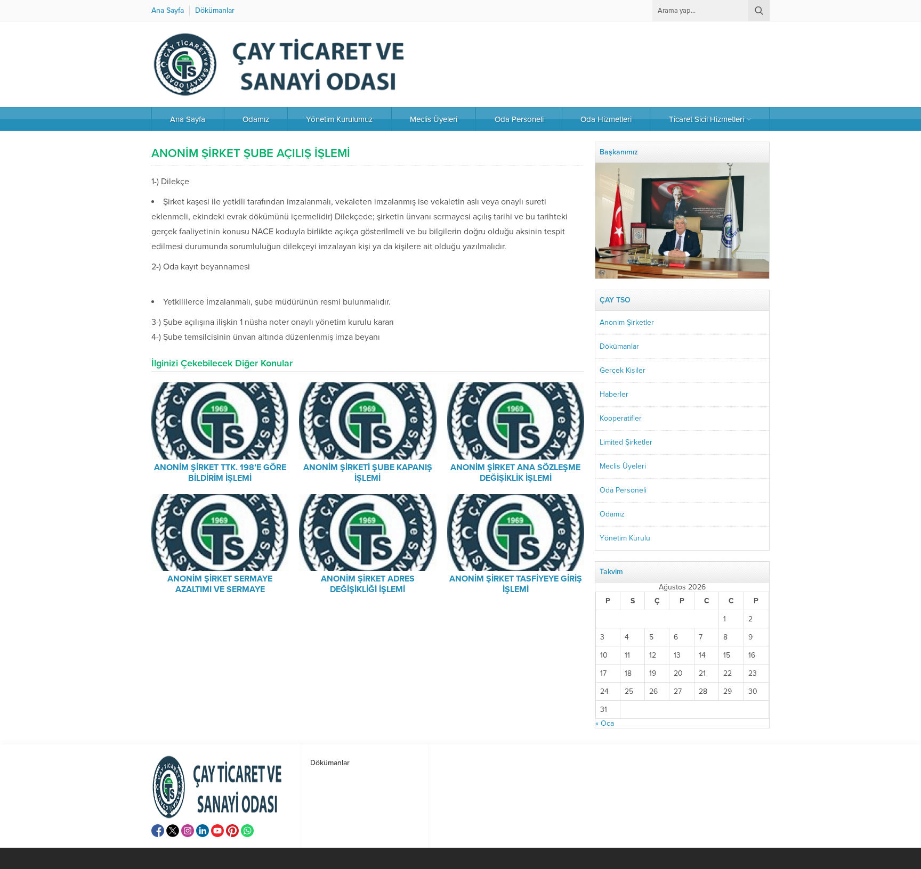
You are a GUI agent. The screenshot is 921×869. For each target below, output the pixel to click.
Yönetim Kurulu (625, 538)
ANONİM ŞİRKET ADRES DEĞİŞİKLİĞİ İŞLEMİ (368, 584)
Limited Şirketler (626, 442)
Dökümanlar (619, 346)
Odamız (612, 514)
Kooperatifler (621, 418)
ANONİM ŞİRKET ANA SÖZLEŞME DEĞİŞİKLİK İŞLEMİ (515, 472)
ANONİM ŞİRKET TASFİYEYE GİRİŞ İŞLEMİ (515, 584)
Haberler (614, 394)
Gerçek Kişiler (622, 370)
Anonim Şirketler (627, 322)
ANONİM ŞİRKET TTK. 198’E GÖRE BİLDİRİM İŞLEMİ (220, 472)
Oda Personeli (623, 490)
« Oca (604, 723)
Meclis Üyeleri (623, 466)
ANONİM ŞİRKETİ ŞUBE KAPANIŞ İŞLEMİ (367, 472)
